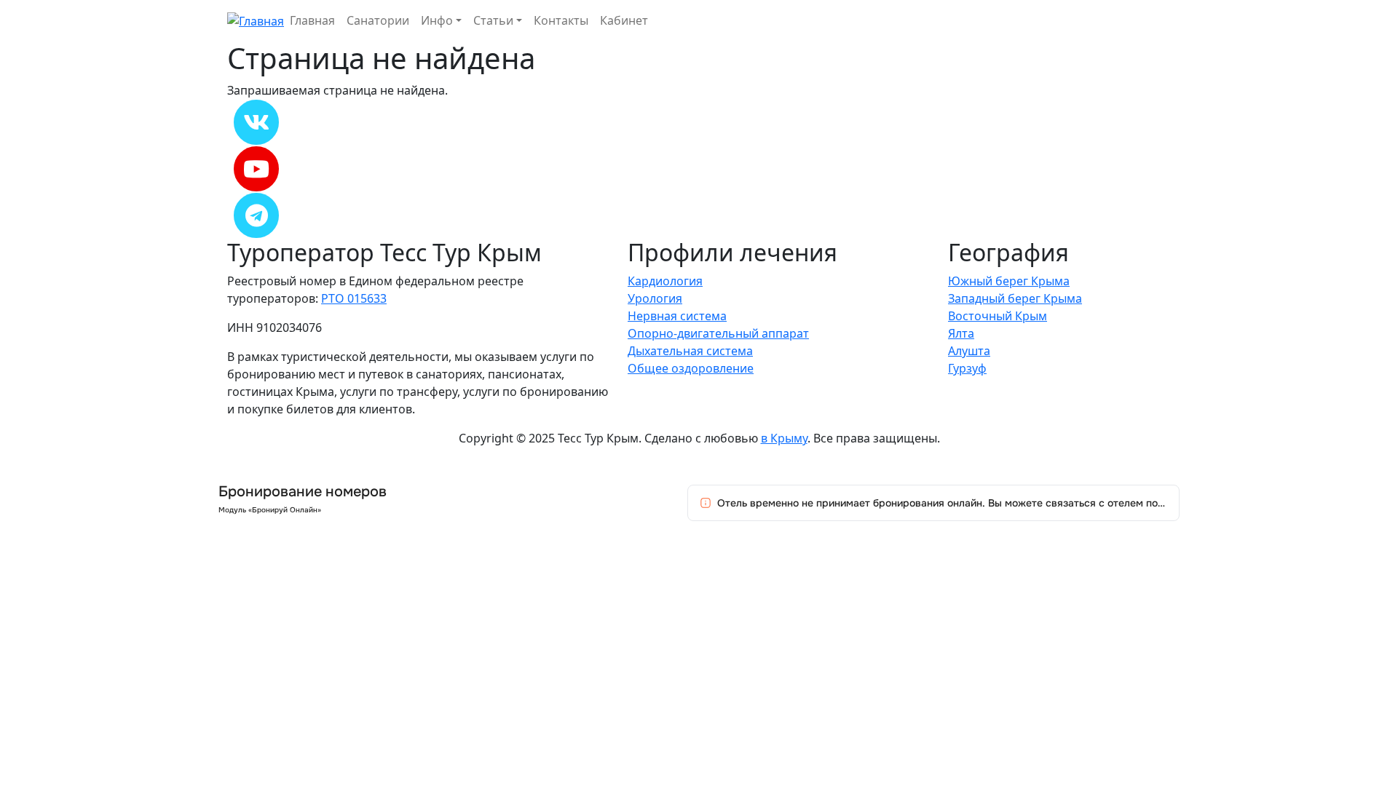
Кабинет (624, 20)
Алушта (969, 351)
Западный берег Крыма (1015, 298)
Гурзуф (967, 368)
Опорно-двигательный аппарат (718, 333)
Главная (312, 20)
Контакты (561, 20)
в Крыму (784, 438)
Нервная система (677, 316)
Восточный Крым (997, 316)
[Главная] (255, 20)
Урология (655, 298)
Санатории (378, 20)
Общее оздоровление (691, 368)
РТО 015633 (354, 298)
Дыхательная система (690, 351)
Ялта (961, 333)
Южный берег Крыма (1009, 281)
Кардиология (665, 281)
